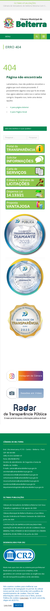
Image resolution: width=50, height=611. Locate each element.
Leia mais (24, 598)
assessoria (21, 570)
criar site (19, 567)
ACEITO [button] (18, 605)
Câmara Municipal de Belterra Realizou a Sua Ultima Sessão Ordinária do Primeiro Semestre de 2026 (25, 6)
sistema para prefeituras (34, 567)
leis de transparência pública (14, 577)
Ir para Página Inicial (18, 112)
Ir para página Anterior (19, 107)
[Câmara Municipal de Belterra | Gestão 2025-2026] (25, 22)
